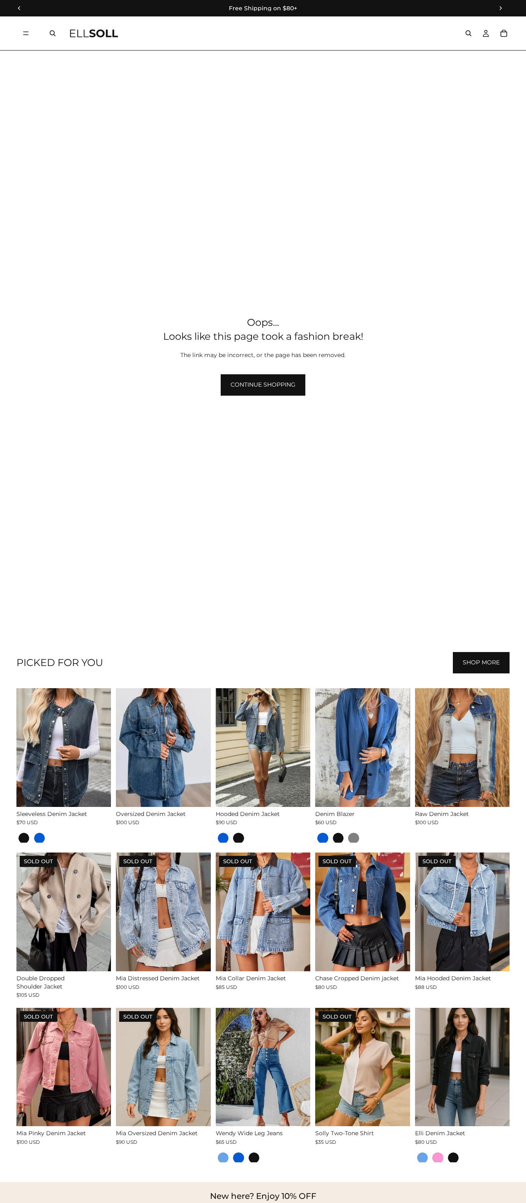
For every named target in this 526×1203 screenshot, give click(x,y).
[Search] (53, 33)
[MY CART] (504, 33)
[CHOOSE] (98, 794)
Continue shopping (263, 384)
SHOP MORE (481, 662)
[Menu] (25, 33)
